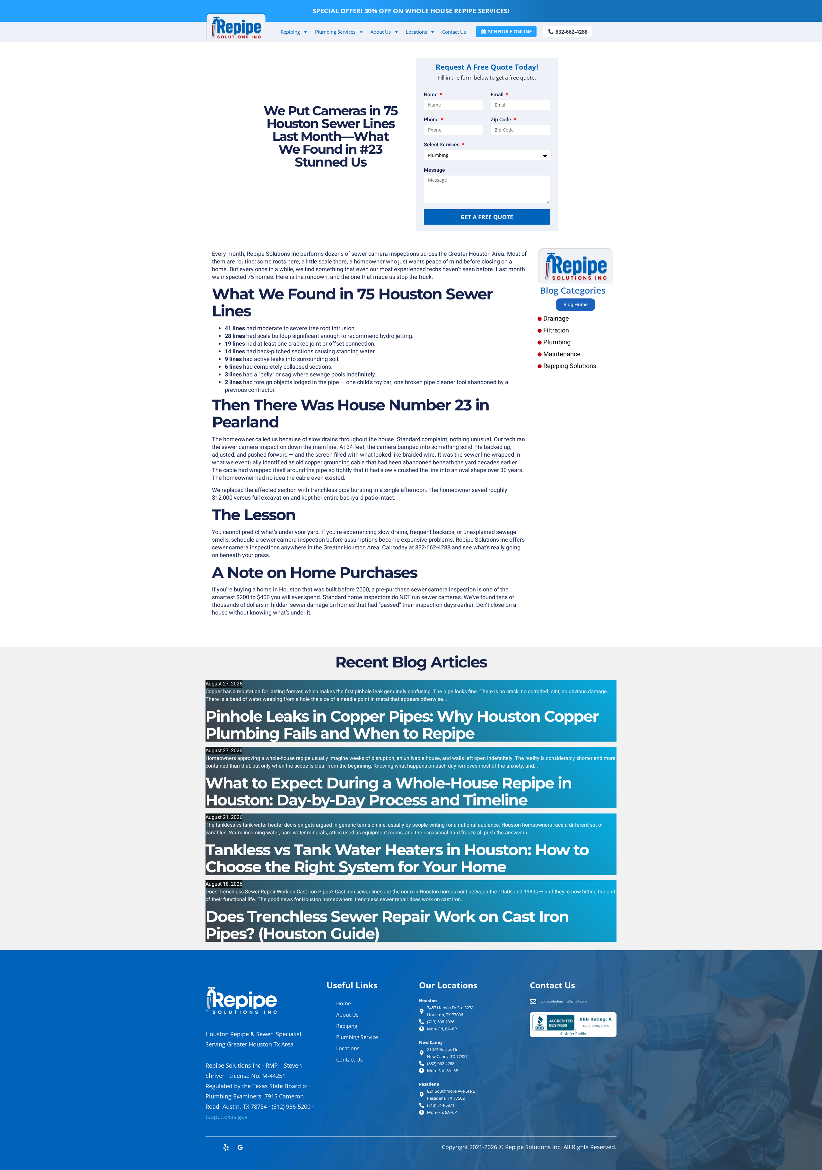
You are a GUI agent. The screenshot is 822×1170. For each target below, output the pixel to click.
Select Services (442, 145)
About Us (381, 32)
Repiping (290, 32)
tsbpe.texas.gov (227, 1117)
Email (498, 95)
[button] (611, 33)
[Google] (240, 1147)
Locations (416, 32)
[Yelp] (226, 1147)
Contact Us (454, 32)
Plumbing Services (335, 32)
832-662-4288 (432, 547)
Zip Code (501, 120)
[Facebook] (212, 1147)
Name (431, 95)
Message (434, 170)
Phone (432, 120)
